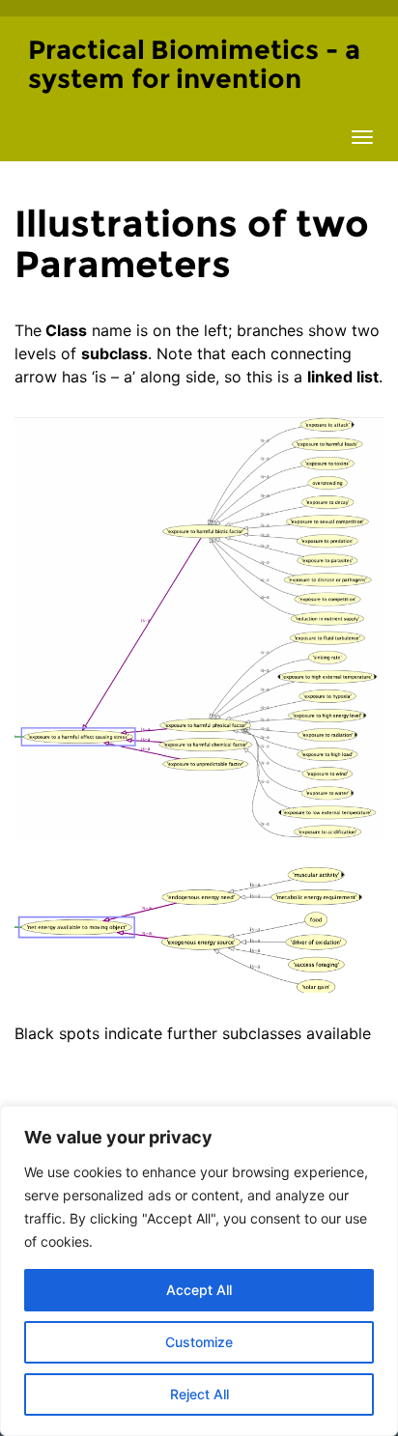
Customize (199, 1342)
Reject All (199, 1394)
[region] (199, 1271)
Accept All (199, 1289)
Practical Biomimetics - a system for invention (194, 64)
